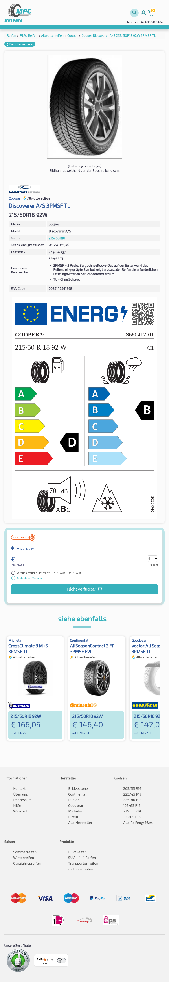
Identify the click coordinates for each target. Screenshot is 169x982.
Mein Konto (143, 12)
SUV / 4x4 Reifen (82, 857)
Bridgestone (78, 788)
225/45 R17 (132, 794)
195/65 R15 (132, 805)
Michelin (75, 811)
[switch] (61, 960)
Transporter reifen (83, 863)
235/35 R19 (132, 811)
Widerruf (20, 811)
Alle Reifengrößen (138, 822)
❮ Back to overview (19, 44)
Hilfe (17, 805)
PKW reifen (77, 852)
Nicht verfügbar (81, 589)
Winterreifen (23, 857)
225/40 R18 (132, 799)
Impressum (22, 799)
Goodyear (75, 805)
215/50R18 (57, 238)
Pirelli (73, 817)
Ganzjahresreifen (27, 863)
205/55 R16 (132, 788)
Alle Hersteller (80, 822)
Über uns (20, 794)
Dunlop (74, 799)
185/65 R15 (132, 817)
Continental (77, 794)
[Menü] (65, 957)
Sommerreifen (25, 852)
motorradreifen (80, 869)
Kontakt (19, 788)
